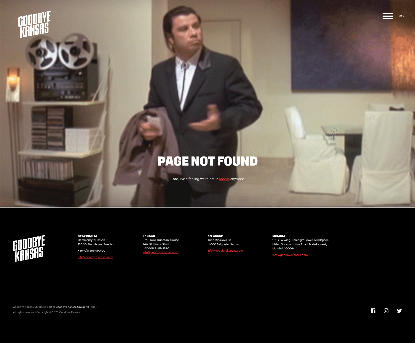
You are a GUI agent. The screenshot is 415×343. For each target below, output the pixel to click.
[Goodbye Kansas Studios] (34, 19)
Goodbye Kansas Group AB (72, 306)
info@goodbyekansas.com (95, 257)
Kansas (224, 179)
